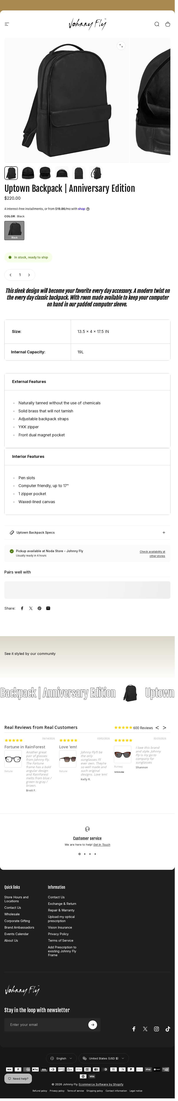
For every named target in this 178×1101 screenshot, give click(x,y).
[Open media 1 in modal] (121, 45)
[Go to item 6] (95, 173)
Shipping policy (94, 1090)
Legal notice (136, 1090)
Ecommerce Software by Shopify (101, 1084)
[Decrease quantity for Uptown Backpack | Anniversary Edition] (10, 275)
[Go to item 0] (11, 173)
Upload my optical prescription (61, 919)
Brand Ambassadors (19, 927)
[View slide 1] (79, 854)
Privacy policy (57, 1090)
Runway (118, 766)
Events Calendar (16, 934)
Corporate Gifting (17, 921)
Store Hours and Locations (16, 899)
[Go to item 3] (45, 173)
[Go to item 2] (28, 173)
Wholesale (12, 914)
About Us (11, 941)
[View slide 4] (95, 854)
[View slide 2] (84, 854)
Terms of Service (60, 941)
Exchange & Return (62, 904)
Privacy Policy (58, 934)
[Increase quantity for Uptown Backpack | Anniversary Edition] (30, 275)
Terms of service (75, 1090)
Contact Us (12, 908)
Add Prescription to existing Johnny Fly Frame (62, 951)
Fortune (9, 771)
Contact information (116, 1090)
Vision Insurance (60, 927)
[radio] (14, 230)
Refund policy (40, 1090)
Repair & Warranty (61, 910)
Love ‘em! (68, 746)
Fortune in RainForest (24, 746)
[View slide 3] (90, 854)
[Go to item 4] (62, 173)
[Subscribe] (92, 1024)
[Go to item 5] (79, 173)
